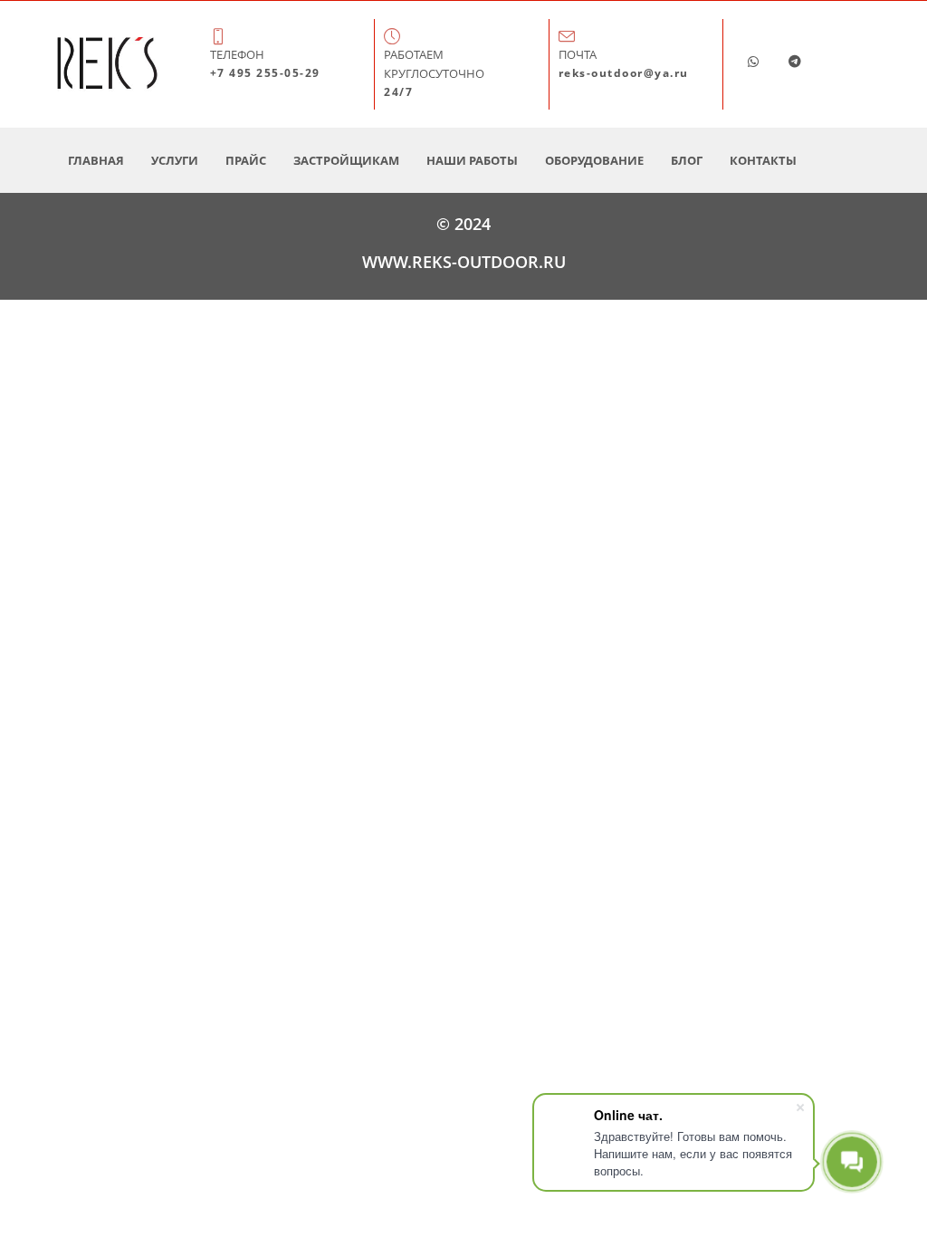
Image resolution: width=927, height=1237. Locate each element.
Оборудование (594, 160)
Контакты (763, 160)
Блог (686, 160)
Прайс (245, 160)
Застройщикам (346, 160)
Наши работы (472, 160)
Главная (96, 160)
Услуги (174, 160)
